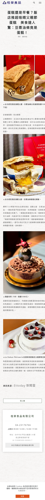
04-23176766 (23, 425)
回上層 (22, 401)
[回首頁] (12, 2)
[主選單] (40, 3)
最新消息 (24, 37)
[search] (34, 3)
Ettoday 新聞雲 (25, 385)
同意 (22, 496)
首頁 (19, 37)
